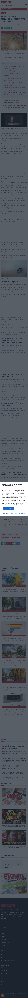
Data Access (14, 513)
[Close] (25, 484)
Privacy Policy (22, 513)
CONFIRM (8, 508)
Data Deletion (6, 513)
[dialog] (14, 499)
